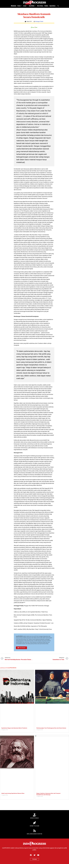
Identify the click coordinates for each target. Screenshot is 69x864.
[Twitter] (34, 855)
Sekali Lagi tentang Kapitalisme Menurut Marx (12, 793)
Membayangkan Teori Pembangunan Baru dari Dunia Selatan (51, 728)
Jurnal (24, 6)
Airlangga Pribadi (39, 21)
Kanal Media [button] (31, 6)
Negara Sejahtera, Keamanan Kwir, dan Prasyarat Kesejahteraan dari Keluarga (48, 794)
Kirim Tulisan (40, 6)
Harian (18, 6)
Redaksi (46, 6)
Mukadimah (13, 6)
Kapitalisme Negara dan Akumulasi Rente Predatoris (14, 728)
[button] (58, 6)
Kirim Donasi (34, 818)
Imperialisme (52, 6)
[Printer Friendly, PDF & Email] (34, 27)
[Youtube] (38, 855)
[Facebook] (30, 855)
